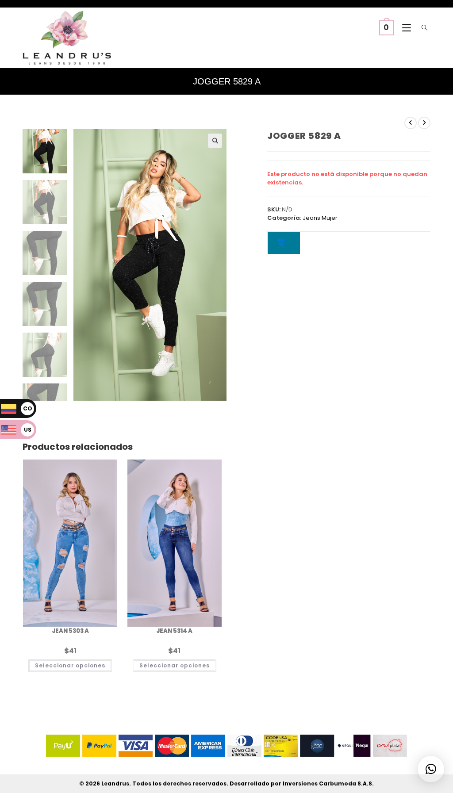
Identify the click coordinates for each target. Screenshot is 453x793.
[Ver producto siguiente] (424, 123)
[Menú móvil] (404, 28)
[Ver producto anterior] (410, 123)
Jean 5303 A (70, 631)
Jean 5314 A (174, 631)
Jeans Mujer (320, 218)
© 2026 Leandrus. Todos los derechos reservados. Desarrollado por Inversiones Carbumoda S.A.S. (226, 783)
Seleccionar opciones (70, 665)
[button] (215, 141)
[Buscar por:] (422, 28)
